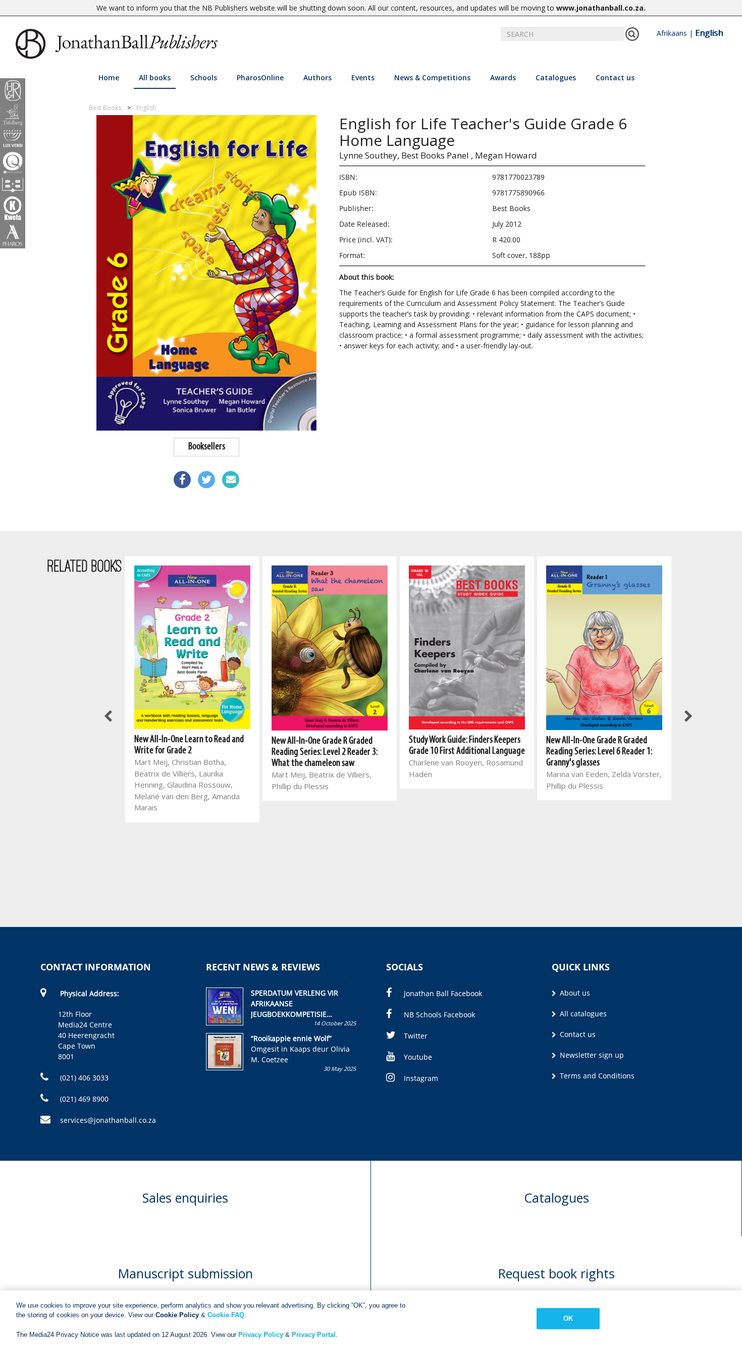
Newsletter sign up (591, 1055)
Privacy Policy (260, 1334)
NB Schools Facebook (439, 1014)
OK (568, 1318)
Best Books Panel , (437, 155)
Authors (317, 77)
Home (108, 77)
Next (688, 716)
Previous (108, 716)
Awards (503, 77)
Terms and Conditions (596, 1075)
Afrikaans (672, 33)
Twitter (416, 1036)
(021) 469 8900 (83, 1099)
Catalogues (556, 77)
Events (363, 77)
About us (574, 993)
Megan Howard (506, 155)
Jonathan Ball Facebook (443, 993)
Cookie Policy (177, 1315)
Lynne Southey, (369, 155)
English (709, 32)
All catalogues (582, 1013)
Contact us (615, 77)
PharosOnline (260, 77)
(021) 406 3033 (83, 1077)
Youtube (418, 1057)
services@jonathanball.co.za (108, 1120)
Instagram (421, 1078)
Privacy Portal (314, 1334)
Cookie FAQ (225, 1315)
